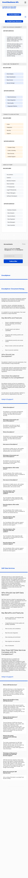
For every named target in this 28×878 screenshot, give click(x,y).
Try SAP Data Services (14, 21)
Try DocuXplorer (14, 14)
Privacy (23, 244)
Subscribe (13, 261)
